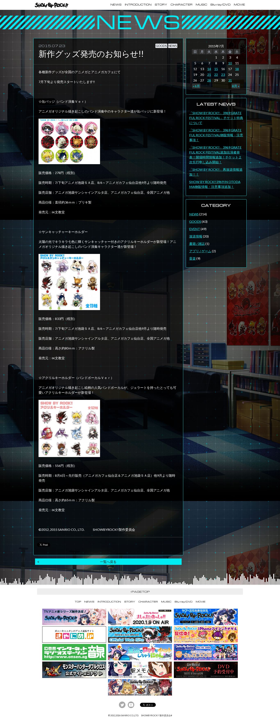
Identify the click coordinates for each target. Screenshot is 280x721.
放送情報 (195, 236)
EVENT (194, 229)
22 (216, 74)
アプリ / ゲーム (200, 251)
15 (216, 69)
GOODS (161, 46)
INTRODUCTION (138, 4)
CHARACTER (181, 4)
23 (223, 74)
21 (209, 74)
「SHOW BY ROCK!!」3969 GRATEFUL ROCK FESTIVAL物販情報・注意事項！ (216, 135)
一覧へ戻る (108, 562)
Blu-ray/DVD (221, 4)
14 (209, 69)
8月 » (235, 86)
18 (237, 69)
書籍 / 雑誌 (197, 244)
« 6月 (196, 86)
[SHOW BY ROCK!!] (51, 5)
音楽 (192, 258)
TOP (78, 601)
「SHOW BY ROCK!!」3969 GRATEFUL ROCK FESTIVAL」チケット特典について (216, 118)
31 (230, 80)
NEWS (116, 4)
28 (209, 80)
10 (230, 63)
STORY (161, 4)
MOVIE (239, 4)
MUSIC (201, 4)
